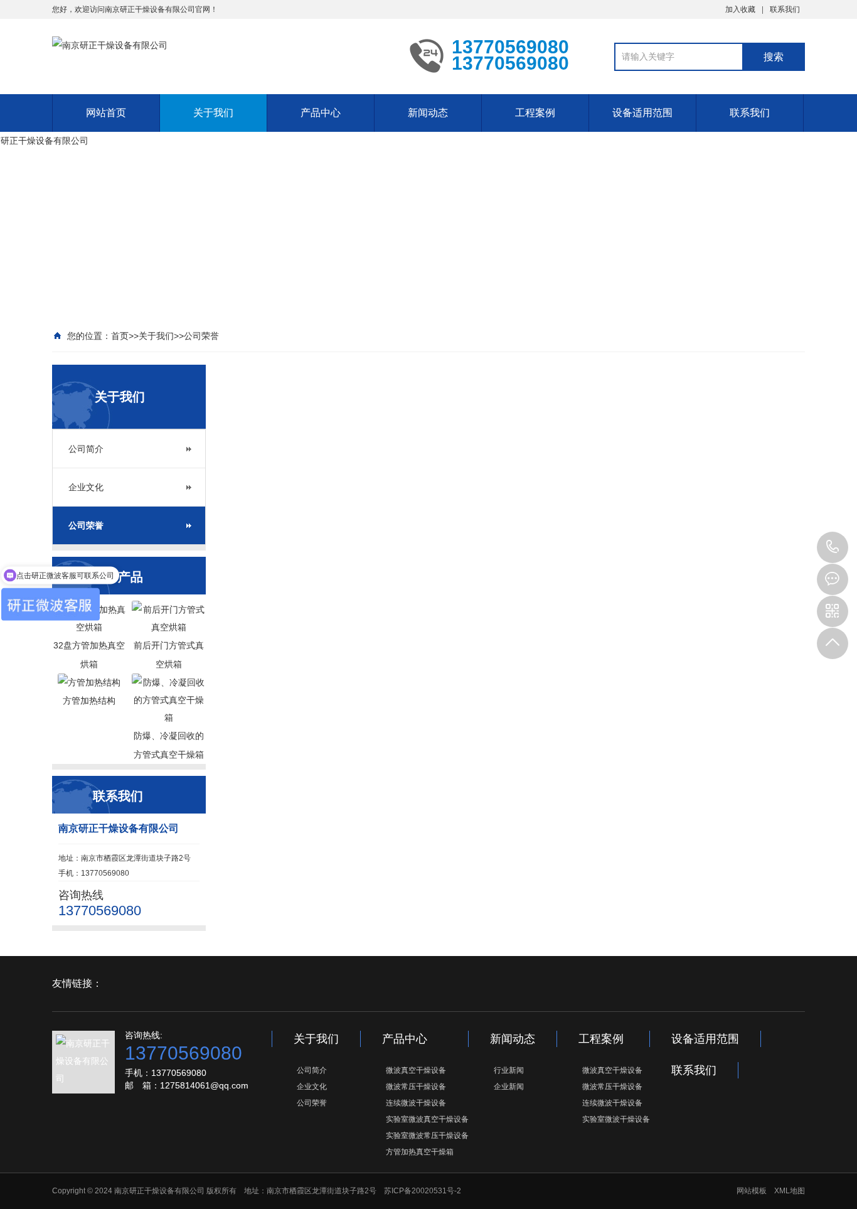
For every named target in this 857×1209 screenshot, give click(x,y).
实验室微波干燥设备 (616, 1119)
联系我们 (785, 9)
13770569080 (832, 547)
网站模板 (752, 1190)
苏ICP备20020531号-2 (422, 1190)
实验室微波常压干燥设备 (427, 1135)
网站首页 (106, 112)
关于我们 (213, 112)
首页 (120, 336)
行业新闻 (509, 1070)
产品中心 (321, 112)
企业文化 (86, 487)
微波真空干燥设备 (416, 1070)
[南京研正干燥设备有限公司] (221, 55)
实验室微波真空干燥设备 (427, 1119)
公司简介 (86, 449)
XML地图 (789, 1190)
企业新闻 (509, 1086)
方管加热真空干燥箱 (420, 1151)
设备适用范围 (642, 112)
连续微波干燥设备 (416, 1103)
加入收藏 (740, 9)
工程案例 (535, 112)
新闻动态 (428, 112)
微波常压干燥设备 (416, 1086)
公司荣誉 (201, 336)
